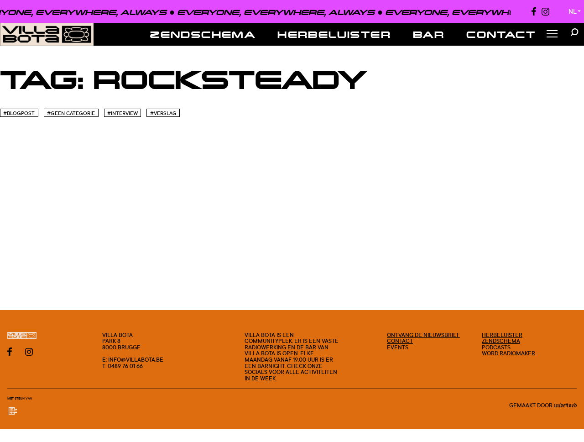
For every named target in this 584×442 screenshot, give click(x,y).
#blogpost (19, 113)
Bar (428, 34)
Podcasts (496, 347)
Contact (501, 34)
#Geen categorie (71, 113)
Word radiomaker (508, 353)
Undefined (565, 405)
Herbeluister (334, 34)
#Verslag (163, 113)
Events (397, 347)
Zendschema (203, 34)
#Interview (122, 113)
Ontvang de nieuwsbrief (423, 335)
